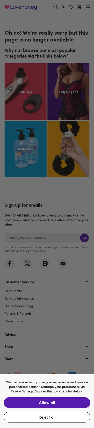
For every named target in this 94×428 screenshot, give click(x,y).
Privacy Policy (57, 391)
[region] (47, 401)
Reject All (47, 417)
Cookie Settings (22, 391)
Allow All (47, 402)
